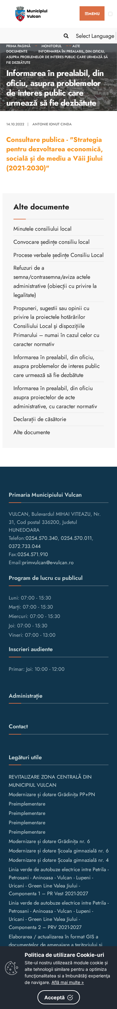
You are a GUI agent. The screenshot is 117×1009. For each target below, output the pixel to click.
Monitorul (51, 45)
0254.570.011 (76, 538)
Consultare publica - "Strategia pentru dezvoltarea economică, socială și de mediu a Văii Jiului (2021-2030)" (54, 154)
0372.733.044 (25, 546)
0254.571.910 (32, 554)
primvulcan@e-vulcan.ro (48, 562)
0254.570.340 (42, 538)
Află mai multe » (67, 982)
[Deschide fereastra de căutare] (65, 35)
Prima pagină (18, 45)
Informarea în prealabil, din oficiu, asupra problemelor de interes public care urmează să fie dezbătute (57, 57)
